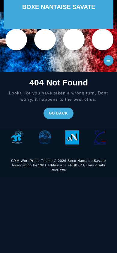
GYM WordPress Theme (32, 160)
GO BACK (61, 114)
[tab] (108, 60)
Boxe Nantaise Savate (58, 7)
